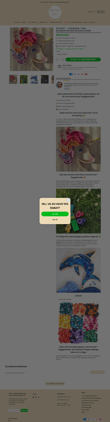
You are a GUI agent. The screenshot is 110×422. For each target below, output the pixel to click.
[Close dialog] (68, 200)
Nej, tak (55, 220)
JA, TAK (55, 214)
